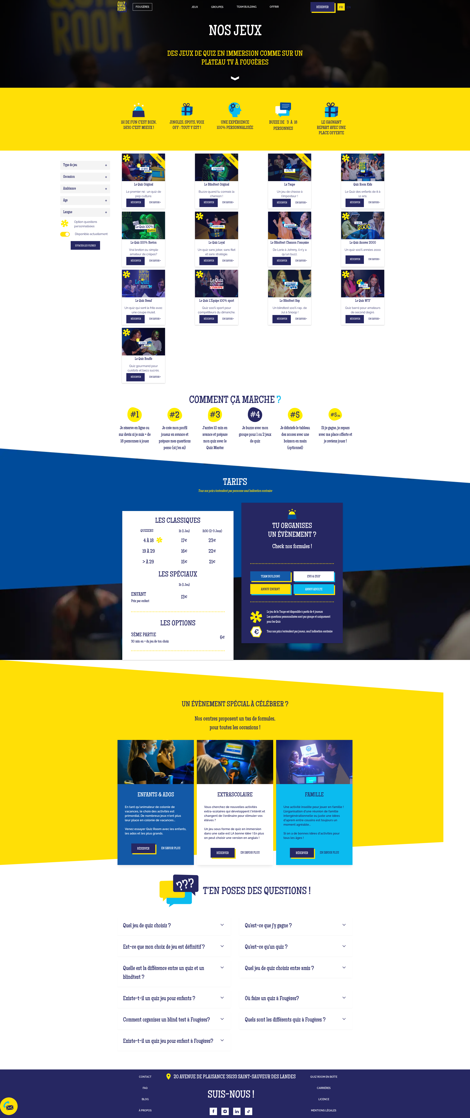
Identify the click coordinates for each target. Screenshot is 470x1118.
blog (145, 1099)
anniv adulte (313, 589)
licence (323, 1099)
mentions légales (323, 1110)
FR (341, 7)
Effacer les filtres (85, 246)
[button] (194, 7)
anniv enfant (270, 589)
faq (145, 1088)
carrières (324, 1088)
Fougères (142, 6)
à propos (145, 1110)
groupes (217, 7)
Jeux (194, 7)
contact (145, 1076)
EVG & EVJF (313, 576)
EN (349, 7)
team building (270, 576)
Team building (246, 6)
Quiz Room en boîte (323, 1076)
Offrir (274, 6)
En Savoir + (155, 202)
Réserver (136, 202)
